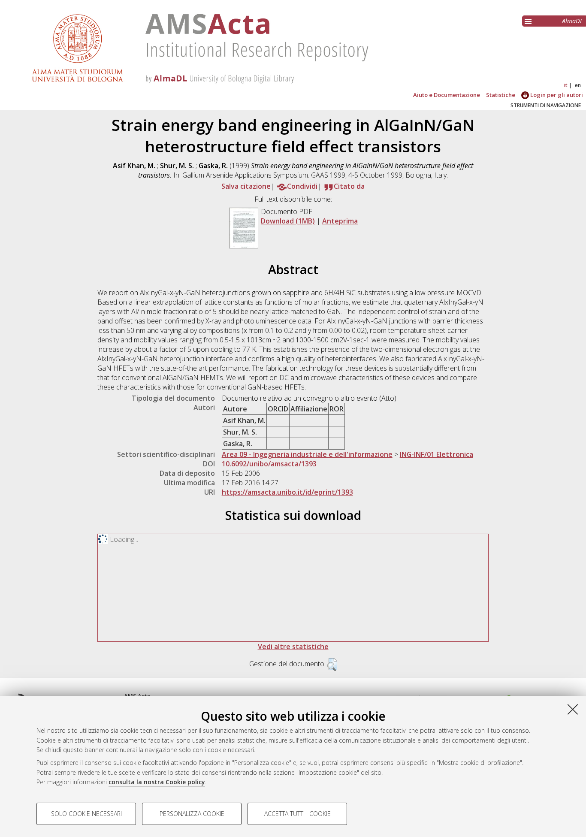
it (566, 85)
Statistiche (500, 95)
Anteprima (340, 221)
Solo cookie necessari (86, 814)
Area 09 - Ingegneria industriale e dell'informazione (307, 454)
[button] (332, 664)
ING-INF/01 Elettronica (436, 454)
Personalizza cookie (192, 814)
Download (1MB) (288, 221)
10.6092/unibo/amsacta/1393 (269, 463)
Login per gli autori (556, 95)
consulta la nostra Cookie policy (157, 782)
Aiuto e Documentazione (446, 95)
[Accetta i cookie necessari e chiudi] (573, 709)
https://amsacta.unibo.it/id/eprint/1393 (287, 492)
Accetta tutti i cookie (297, 814)
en (578, 85)
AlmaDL (572, 21)
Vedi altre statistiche (293, 646)
